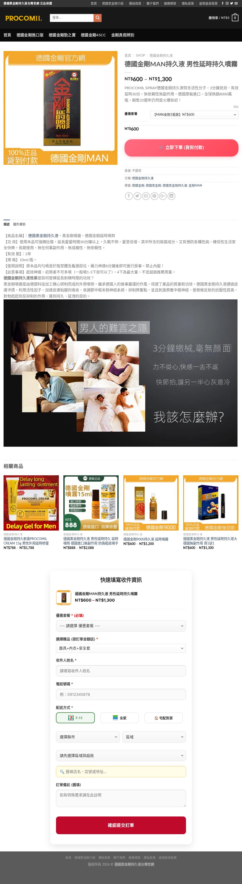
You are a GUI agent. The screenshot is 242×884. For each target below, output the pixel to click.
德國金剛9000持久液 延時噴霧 (145, 539)
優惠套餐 (131, 113)
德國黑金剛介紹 (113, 3)
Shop (140, 55)
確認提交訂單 (121, 825)
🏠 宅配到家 (163, 718)
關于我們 (153, 3)
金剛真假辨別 (122, 35)
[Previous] (3, 519)
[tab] (7, 224)
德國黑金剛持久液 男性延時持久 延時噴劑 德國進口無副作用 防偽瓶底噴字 (90, 541)
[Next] (238, 519)
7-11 (79, 718)
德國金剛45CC (93, 35)
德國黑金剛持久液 (175, 185)
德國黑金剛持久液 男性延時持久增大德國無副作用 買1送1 (210, 541)
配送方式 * (64, 707)
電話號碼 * (64, 684)
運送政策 (135, 3)
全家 (123, 718)
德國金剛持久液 (161, 55)
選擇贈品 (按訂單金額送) (77, 639)
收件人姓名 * (66, 660)
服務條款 (170, 3)
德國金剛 (138, 185)
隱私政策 (188, 3)
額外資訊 (19, 224)
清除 (235, 107)
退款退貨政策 (208, 3)
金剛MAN (195, 185)
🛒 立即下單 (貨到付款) (181, 148)
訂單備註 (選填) (68, 784)
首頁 (94, 3)
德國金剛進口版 (30, 35)
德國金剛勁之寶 (62, 35)
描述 (7, 224)
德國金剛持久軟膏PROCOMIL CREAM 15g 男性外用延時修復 (26, 541)
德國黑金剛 (153, 185)
